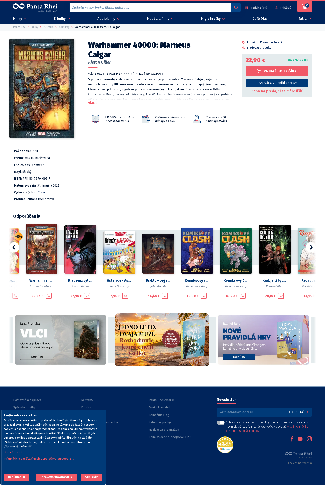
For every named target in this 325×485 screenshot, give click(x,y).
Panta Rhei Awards (162, 400)
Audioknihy (107, 19)
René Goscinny (119, 286)
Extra (303, 19)
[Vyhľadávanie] (236, 7)
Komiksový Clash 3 (236, 281)
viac (91, 103)
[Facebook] (292, 439)
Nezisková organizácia (164, 430)
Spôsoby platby (24, 407)
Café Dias (260, 19)
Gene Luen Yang (196, 286)
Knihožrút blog (159, 415)
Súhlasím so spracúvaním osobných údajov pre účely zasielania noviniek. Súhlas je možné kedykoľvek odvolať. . (267, 426)
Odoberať (297, 412)
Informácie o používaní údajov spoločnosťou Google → (39, 458)
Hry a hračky (211, 19)
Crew (41, 192)
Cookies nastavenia (300, 463)
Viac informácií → (15, 452)
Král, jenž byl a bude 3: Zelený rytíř (274, 281)
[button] (16, 477)
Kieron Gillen (100, 62)
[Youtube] (300, 439)
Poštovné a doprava (27, 400)
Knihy (18, 19)
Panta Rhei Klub (160, 407)
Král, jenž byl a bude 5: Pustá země (80, 281)
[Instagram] (309, 439)
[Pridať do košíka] (15, 296)
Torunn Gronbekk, (41, 286)
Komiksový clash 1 (197, 281)
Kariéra (86, 407)
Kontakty (87, 400)
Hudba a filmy (158, 19)
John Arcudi (158, 286)
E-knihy (60, 19)
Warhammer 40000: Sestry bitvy (41, 281)
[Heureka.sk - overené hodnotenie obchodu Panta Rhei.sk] (225, 444)
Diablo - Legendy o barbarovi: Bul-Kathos (158, 281)
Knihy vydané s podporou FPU (170, 437)
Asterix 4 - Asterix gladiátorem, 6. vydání (119, 281)
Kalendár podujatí (161, 422)
